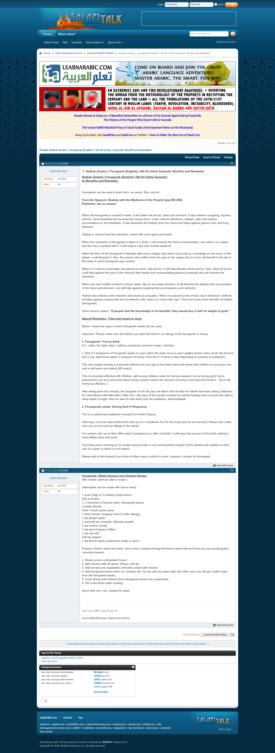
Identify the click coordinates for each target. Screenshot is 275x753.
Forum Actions (93, 42)
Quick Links (114, 42)
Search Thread (211, 157)
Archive (67, 717)
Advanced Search (226, 42)
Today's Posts (51, 42)
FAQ (65, 42)
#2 (232, 470)
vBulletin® (107, 742)
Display (228, 157)
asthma (45, 658)
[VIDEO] (98, 683)
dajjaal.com (120, 728)
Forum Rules (101, 692)
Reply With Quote (225, 466)
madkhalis (88, 728)
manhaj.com (119, 724)
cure (52, 658)
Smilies (98, 676)
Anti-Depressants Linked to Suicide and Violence (92, 644)
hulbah (72, 658)
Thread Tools (192, 157)
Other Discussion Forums (68, 53)
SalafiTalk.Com (48, 717)
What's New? (67, 34)
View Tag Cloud (49, 661)
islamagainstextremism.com (55, 728)
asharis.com (134, 724)
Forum (47, 34)
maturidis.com (104, 728)
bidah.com (149, 724)
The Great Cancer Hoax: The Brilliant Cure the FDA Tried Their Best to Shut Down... (164, 644)
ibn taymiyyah (136, 728)
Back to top (225, 729)
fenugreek (61, 658)
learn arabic (46, 731)
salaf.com (45, 724)
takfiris (76, 728)
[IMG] (97, 679)
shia (159, 724)
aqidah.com (58, 724)
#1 (232, 163)
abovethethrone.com (98, 724)
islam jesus (152, 728)
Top (232, 635)
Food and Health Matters (100, 53)
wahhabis (165, 728)
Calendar (76, 42)
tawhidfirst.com (75, 724)
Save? (220, 4)
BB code (98, 672)
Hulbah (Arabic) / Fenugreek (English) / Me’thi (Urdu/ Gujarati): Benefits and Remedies (100, 150)
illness (80, 658)
